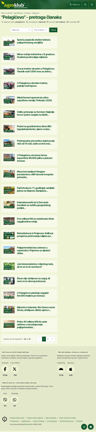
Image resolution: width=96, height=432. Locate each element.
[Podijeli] (84, 427)
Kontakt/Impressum (67, 421)
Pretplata (79, 421)
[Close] (85, 4)
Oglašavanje (25, 421)
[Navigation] (92, 4)
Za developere (52, 421)
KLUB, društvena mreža (67, 418)
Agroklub (29, 424)
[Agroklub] (14, 5)
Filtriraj (53, 30)
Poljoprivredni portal (17, 418)
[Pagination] (52, 339)
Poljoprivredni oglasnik (35, 418)
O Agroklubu (14, 421)
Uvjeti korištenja (38, 421)
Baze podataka (51, 418)
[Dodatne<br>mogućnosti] (91, 427)
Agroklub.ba (18, 13)
